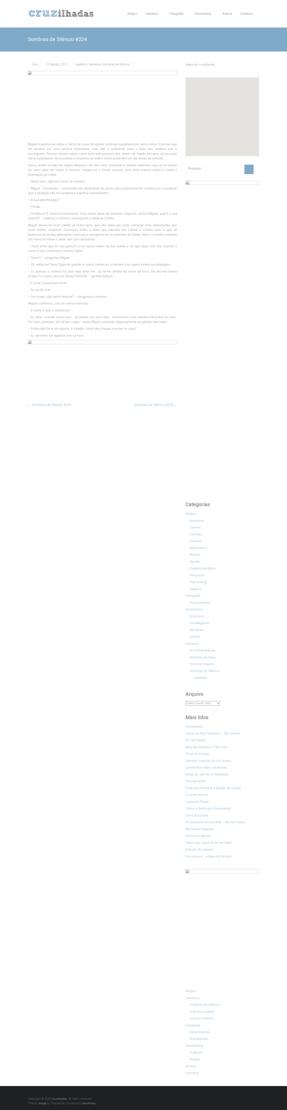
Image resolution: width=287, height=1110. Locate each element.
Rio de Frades (195, 740)
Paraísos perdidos (203, 568)
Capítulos (81, 64)
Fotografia (176, 13)
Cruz (35, 64)
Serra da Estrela (197, 815)
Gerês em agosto (198, 836)
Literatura (151, 13)
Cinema (195, 527)
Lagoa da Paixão (197, 802)
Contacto (246, 13)
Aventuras (197, 521)
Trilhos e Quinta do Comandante (208, 808)
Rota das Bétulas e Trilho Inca (206, 747)
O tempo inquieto (202, 664)
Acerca (227, 13)
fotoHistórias (199, 1039)
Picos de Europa (197, 754)
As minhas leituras (202, 650)
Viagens (195, 589)
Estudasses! (194, 726)
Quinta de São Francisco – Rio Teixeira (213, 733)
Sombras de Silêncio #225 (155, 405)
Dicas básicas (200, 603)
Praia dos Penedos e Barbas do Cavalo (213, 788)
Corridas (196, 534)
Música (195, 555)
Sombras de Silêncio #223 (49, 405)
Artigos (132, 13)
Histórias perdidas (203, 657)
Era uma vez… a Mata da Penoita (208, 856)
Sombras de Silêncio (116, 64)
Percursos (197, 575)
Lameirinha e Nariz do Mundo (206, 767)
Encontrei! (197, 616)
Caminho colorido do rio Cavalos (209, 761)
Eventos (195, 541)
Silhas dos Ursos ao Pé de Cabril (209, 843)
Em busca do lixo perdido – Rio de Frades (215, 822)
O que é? (196, 1052)
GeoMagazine (199, 623)
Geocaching (203, 13)
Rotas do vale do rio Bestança (207, 774)
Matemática (198, 548)
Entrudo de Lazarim (199, 849)
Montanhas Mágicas (200, 829)
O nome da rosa (197, 795)
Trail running (198, 582)
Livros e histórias (202, 1018)
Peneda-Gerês (196, 781)
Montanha (197, 630)
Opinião (195, 562)
